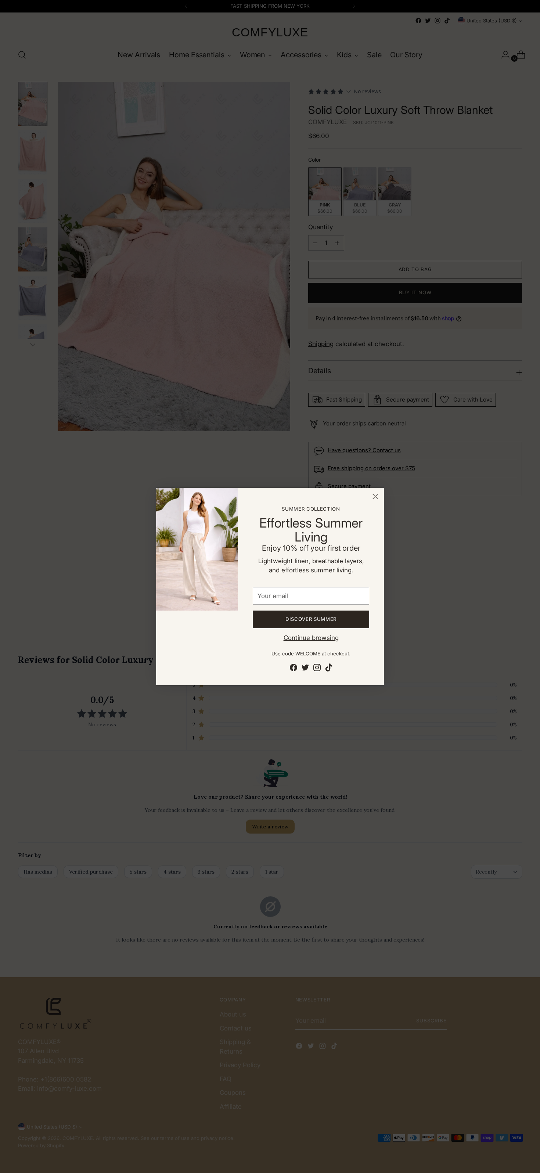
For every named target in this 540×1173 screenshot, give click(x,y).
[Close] (375, 496)
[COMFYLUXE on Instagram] (317, 669)
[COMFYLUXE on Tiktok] (328, 669)
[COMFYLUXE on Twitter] (305, 669)
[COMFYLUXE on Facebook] (293, 669)
